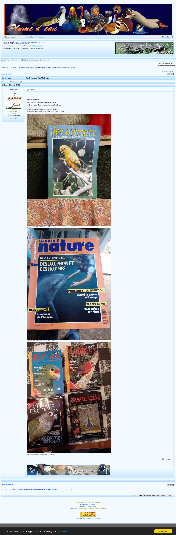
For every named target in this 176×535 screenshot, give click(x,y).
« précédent (165, 71)
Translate (41, 37)
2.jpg (30, 227)
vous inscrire (39, 42)
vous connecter (26, 42)
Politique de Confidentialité (87, 504)
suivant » (172, 71)
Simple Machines (95, 502)
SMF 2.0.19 (78, 502)
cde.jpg (31, 454)
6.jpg (30, 340)
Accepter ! (163, 531)
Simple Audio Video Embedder (87, 506)
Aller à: (134, 495)
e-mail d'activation (23, 43)
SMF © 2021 (86, 502)
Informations (63, 531)
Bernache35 (14, 89)
